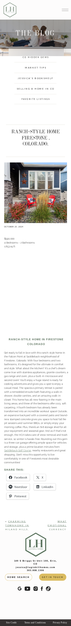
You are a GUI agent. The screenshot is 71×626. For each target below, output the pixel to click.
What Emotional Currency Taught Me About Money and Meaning (56, 533)
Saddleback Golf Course (17, 450)
